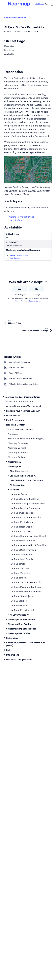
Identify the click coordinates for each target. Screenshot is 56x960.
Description (9, 46)
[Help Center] (26, 4)
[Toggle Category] (3, 397)
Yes (19, 289)
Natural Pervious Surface (21, 216)
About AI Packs (15, 373)
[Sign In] (51, 4)
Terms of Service (35, 301)
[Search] (46, 4)
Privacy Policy (20, 301)
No (36, 289)
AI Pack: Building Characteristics (23, 384)
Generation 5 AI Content (20, 362)
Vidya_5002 (11, 31)
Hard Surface (15, 220)
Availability (9, 54)
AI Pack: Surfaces (16, 367)
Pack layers (9, 50)
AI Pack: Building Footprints (21, 378)
